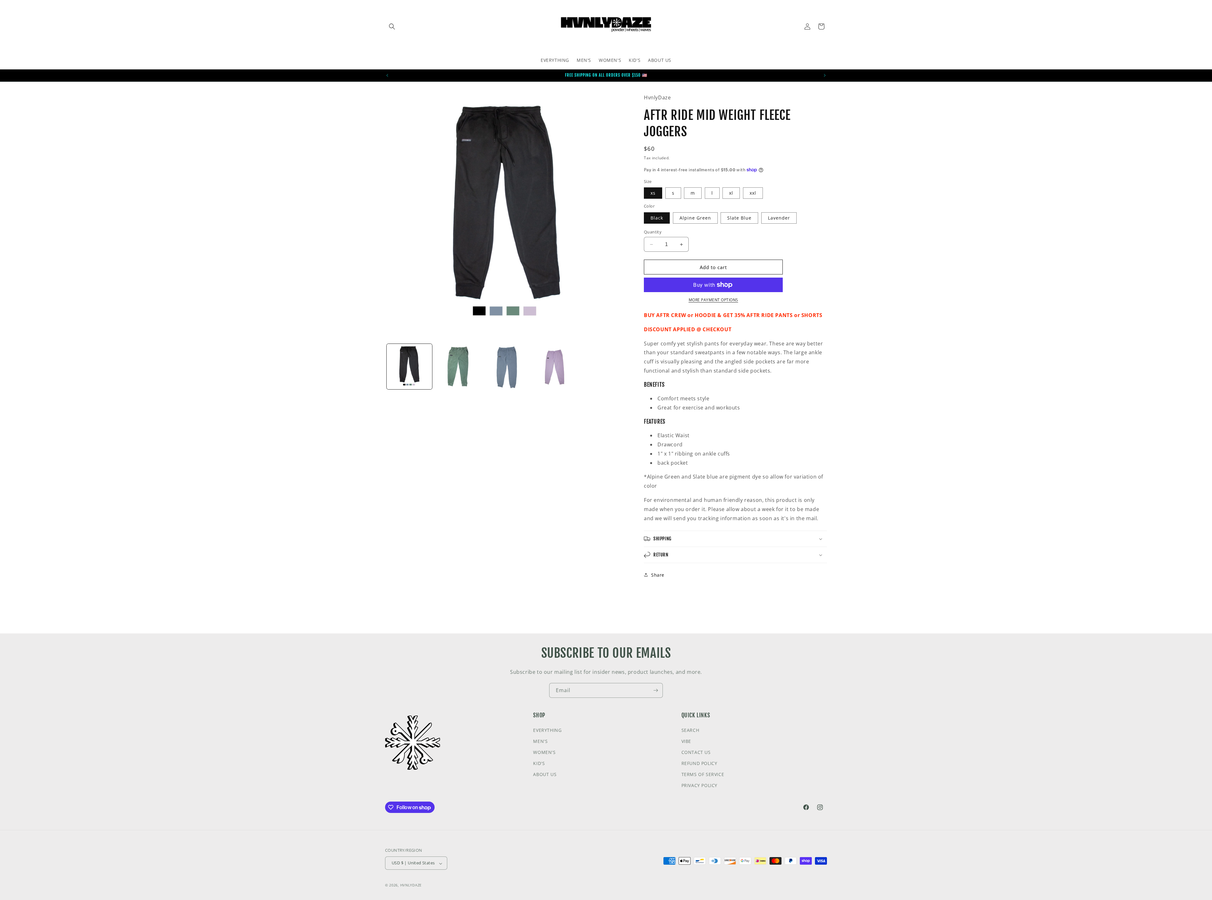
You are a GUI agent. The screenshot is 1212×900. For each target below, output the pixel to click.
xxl (753, 193)
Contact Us (696, 752)
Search (690, 730)
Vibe (686, 741)
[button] (392, 26)
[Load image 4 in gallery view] (555, 366)
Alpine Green (695, 218)
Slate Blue (739, 218)
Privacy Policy (699, 785)
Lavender (779, 218)
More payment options (713, 300)
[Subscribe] (655, 690)
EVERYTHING (547, 730)
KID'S (539, 763)
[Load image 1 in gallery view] (409, 366)
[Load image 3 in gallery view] (506, 366)
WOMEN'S (544, 752)
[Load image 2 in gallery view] (458, 366)
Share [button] (657, 575)
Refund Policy (699, 763)
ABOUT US (544, 774)
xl (731, 193)
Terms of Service (702, 774)
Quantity (653, 232)
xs (653, 193)
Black (657, 218)
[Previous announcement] (387, 75)
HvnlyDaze (411, 885)
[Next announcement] (825, 75)
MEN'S (540, 741)
